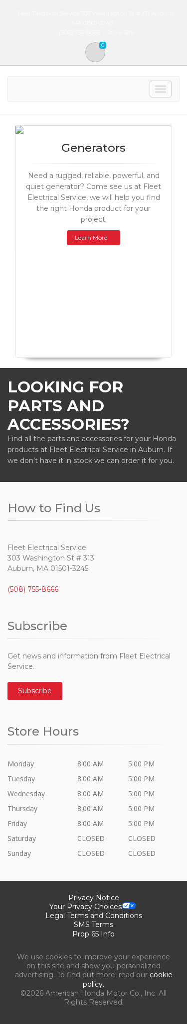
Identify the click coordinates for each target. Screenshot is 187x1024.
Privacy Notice (93, 897)
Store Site (120, 32)
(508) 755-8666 (32, 589)
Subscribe (35, 690)
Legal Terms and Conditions (93, 915)
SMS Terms (93, 924)
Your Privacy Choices (85, 906)
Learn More (91, 237)
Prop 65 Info (93, 934)
